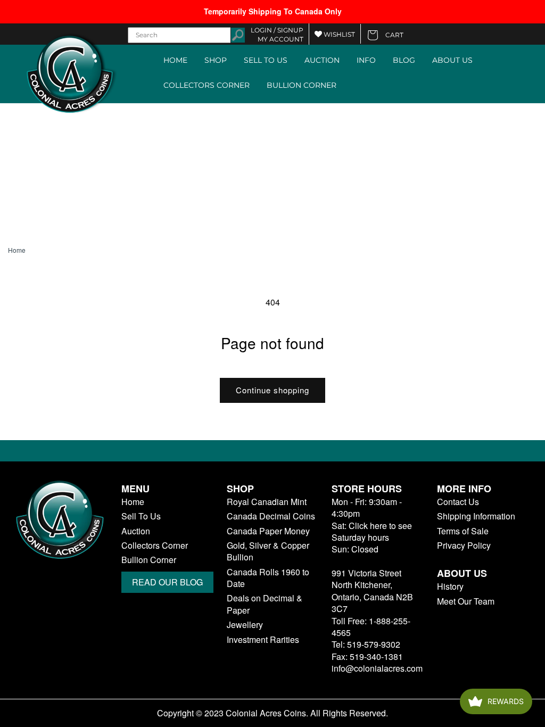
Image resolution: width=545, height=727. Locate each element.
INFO (366, 60)
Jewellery (245, 625)
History (450, 586)
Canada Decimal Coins (271, 516)
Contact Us (458, 502)
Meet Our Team (465, 601)
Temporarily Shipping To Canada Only (273, 11)
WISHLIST (338, 34)
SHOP (215, 60)
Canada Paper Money (268, 531)
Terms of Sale (463, 531)
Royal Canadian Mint (267, 502)
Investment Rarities (263, 640)
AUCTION (322, 60)
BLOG (404, 60)
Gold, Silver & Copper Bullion (268, 551)
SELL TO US (265, 60)
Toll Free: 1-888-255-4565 (371, 627)
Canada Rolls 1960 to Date (268, 578)
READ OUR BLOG (167, 582)
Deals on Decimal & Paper (264, 604)
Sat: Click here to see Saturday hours (372, 531)
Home (17, 250)
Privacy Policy (464, 545)
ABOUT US (452, 60)
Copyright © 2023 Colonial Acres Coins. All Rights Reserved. (272, 713)
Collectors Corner (154, 545)
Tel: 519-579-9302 (366, 644)
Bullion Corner (148, 560)
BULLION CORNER (301, 85)
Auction (135, 531)
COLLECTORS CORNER (206, 85)
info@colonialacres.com (377, 668)
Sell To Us (141, 516)
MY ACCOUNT (280, 39)
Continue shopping (272, 389)
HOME (175, 60)
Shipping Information (476, 516)
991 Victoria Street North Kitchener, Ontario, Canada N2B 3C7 (372, 591)
